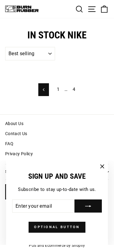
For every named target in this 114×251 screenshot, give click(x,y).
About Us (14, 123)
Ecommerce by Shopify (65, 245)
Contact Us (16, 133)
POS (32, 245)
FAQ (9, 143)
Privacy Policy (19, 153)
